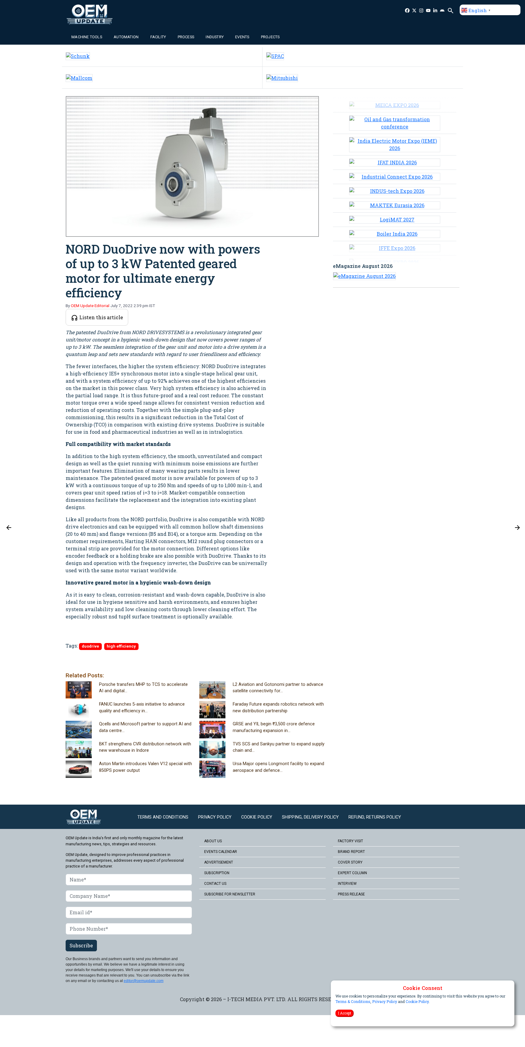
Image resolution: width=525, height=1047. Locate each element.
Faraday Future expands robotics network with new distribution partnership (278, 707)
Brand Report (351, 852)
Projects (270, 37)
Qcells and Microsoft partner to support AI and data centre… (145, 727)
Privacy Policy (384, 1001)
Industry (215, 37)
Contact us (215, 883)
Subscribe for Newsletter (229, 894)
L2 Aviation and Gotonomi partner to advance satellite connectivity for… (278, 688)
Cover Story (350, 862)
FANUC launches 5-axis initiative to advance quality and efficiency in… (142, 707)
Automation (126, 37)
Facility (158, 37)
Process (186, 37)
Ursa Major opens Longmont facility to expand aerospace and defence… (278, 767)
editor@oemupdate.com (143, 981)
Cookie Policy (417, 1001)
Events (242, 37)
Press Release (351, 894)
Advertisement (218, 862)
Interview (347, 883)
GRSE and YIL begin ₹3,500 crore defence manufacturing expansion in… (274, 727)
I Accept (344, 1013)
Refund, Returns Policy (374, 817)
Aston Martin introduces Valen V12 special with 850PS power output (145, 767)
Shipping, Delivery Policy (310, 817)
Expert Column (352, 873)
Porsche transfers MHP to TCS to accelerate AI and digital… (143, 688)
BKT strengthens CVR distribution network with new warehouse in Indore (145, 747)
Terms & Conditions (352, 1001)
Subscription (216, 873)
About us (213, 841)
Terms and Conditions (162, 817)
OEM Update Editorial (90, 305)
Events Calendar (220, 852)
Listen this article (100, 317)
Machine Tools (86, 37)
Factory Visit (350, 841)
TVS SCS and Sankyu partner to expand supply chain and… (278, 747)
